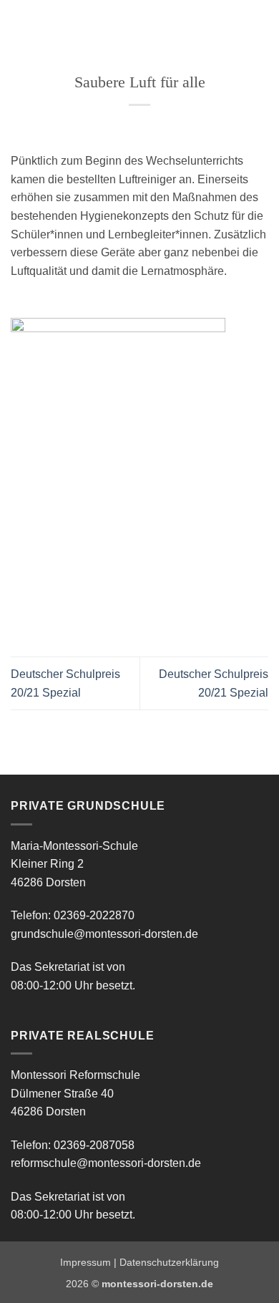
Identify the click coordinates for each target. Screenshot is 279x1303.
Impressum (85, 1262)
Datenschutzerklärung (169, 1262)
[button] (19, 24)
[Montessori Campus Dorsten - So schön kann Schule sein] (120, 25)
